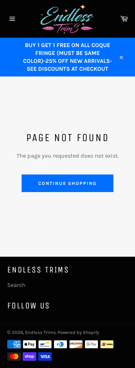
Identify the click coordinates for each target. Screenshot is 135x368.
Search (16, 284)
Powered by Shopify (78, 332)
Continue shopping (67, 183)
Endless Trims (40, 332)
